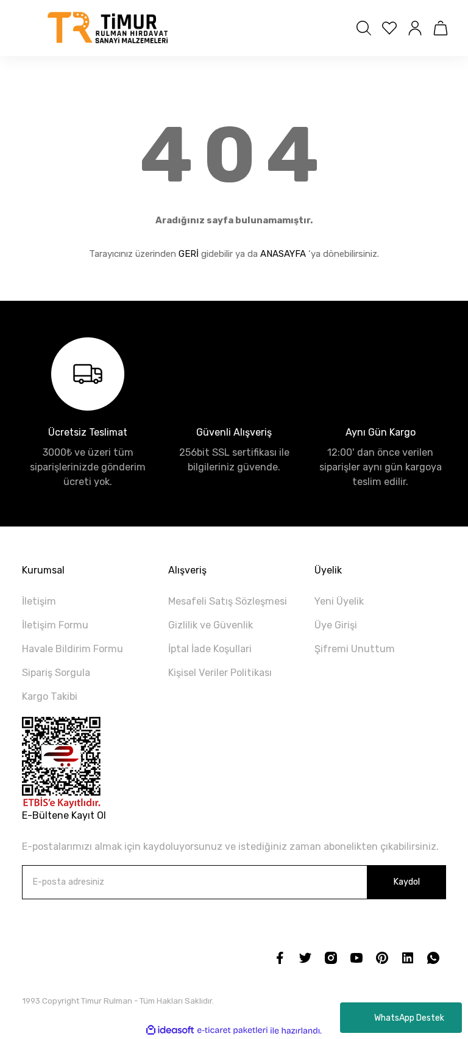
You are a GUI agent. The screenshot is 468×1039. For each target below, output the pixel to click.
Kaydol (406, 882)
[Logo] (108, 28)
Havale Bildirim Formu (72, 649)
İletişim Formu (55, 625)
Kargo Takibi (49, 696)
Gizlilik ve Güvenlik (210, 625)
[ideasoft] (170, 1030)
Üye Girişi (335, 625)
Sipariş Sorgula (56, 672)
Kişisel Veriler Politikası (220, 672)
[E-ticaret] (232, 1031)
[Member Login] (415, 28)
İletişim (39, 601)
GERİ (189, 253)
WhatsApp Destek (409, 1018)
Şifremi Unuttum (354, 649)
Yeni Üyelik (339, 601)
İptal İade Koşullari (210, 649)
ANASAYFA (283, 253)
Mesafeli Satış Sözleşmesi (227, 601)
